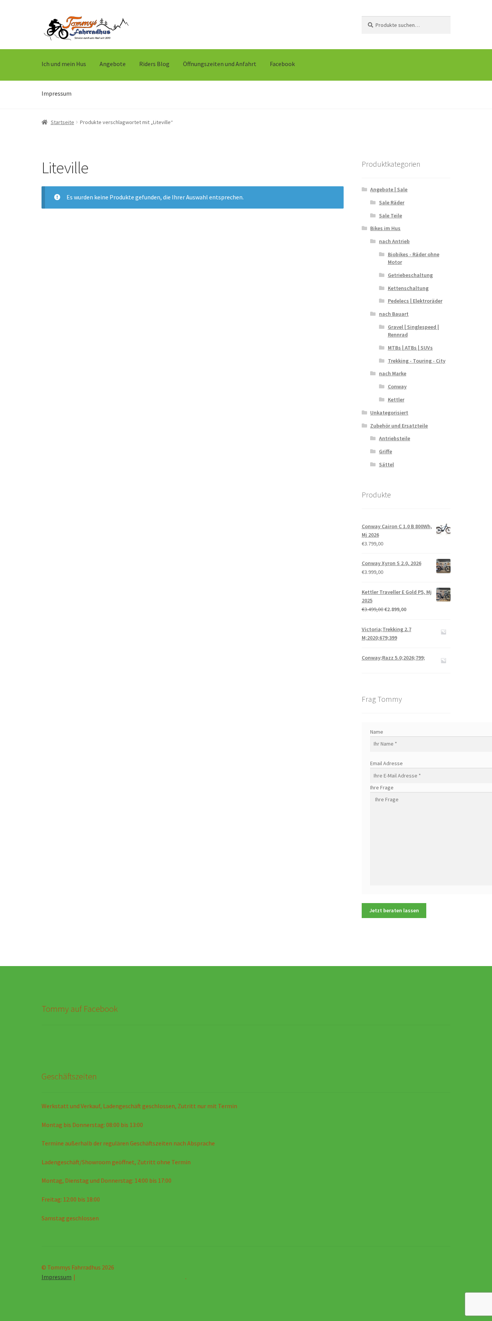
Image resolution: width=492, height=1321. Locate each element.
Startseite (62, 122)
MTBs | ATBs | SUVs (410, 347)
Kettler (396, 399)
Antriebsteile (394, 438)
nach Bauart (394, 313)
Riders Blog (154, 64)
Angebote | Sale (388, 189)
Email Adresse (386, 763)
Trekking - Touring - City (416, 360)
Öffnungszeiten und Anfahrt (219, 64)
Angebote (113, 64)
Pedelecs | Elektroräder (415, 300)
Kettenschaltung (408, 288)
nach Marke (392, 373)
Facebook (282, 64)
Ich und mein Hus (64, 64)
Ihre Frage (382, 787)
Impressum (56, 93)
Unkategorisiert (389, 412)
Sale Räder (391, 202)
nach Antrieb (394, 241)
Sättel (386, 464)
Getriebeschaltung (410, 275)
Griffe (385, 451)
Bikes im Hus (385, 228)
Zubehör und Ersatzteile (399, 425)
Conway (397, 386)
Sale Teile (390, 215)
